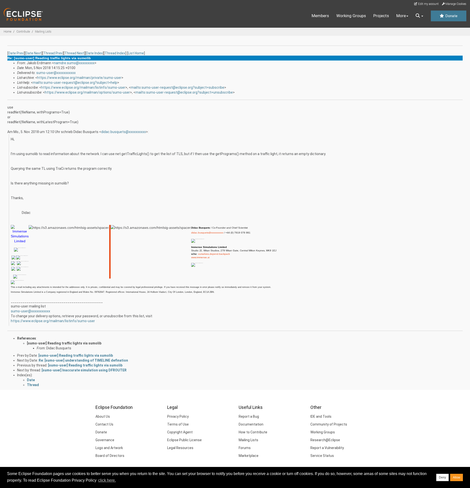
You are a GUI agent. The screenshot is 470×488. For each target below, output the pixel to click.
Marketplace (248, 456)
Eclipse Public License (184, 440)
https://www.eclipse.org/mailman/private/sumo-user (79, 78)
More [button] (401, 15)
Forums (245, 448)
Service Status (322, 456)
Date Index (94, 53)
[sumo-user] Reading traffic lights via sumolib (64, 343)
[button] (419, 16)
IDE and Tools (320, 416)
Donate (451, 16)
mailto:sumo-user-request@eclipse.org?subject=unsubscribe (184, 92)
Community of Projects (328, 424)
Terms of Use (178, 424)
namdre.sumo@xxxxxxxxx (74, 63)
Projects (381, 15)
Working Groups (351, 15)
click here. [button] (107, 480)
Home (7, 31)
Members (320, 15)
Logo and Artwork (109, 448)
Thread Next (74, 53)
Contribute (23, 31)
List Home (136, 53)
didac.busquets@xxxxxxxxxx (123, 132)
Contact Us (104, 424)
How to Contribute (253, 432)
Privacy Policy (178, 416)
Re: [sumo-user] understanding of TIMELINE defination (83, 360)
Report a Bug (249, 416)
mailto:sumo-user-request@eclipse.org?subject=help (75, 83)
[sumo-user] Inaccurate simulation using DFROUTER (84, 370)
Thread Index (115, 53)
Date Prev (16, 53)
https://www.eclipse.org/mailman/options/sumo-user (87, 92)
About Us (102, 416)
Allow (456, 477)
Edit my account (428, 4)
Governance (104, 440)
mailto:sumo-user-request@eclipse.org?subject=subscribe (177, 87)
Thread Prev (53, 53)
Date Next (33, 53)
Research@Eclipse (325, 440)
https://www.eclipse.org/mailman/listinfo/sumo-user (83, 87)
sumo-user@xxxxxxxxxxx (56, 73)
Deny (442, 477)
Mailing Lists (43, 31)
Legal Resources (180, 448)
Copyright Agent (180, 432)
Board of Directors (109, 456)
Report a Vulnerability (327, 448)
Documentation (251, 424)
